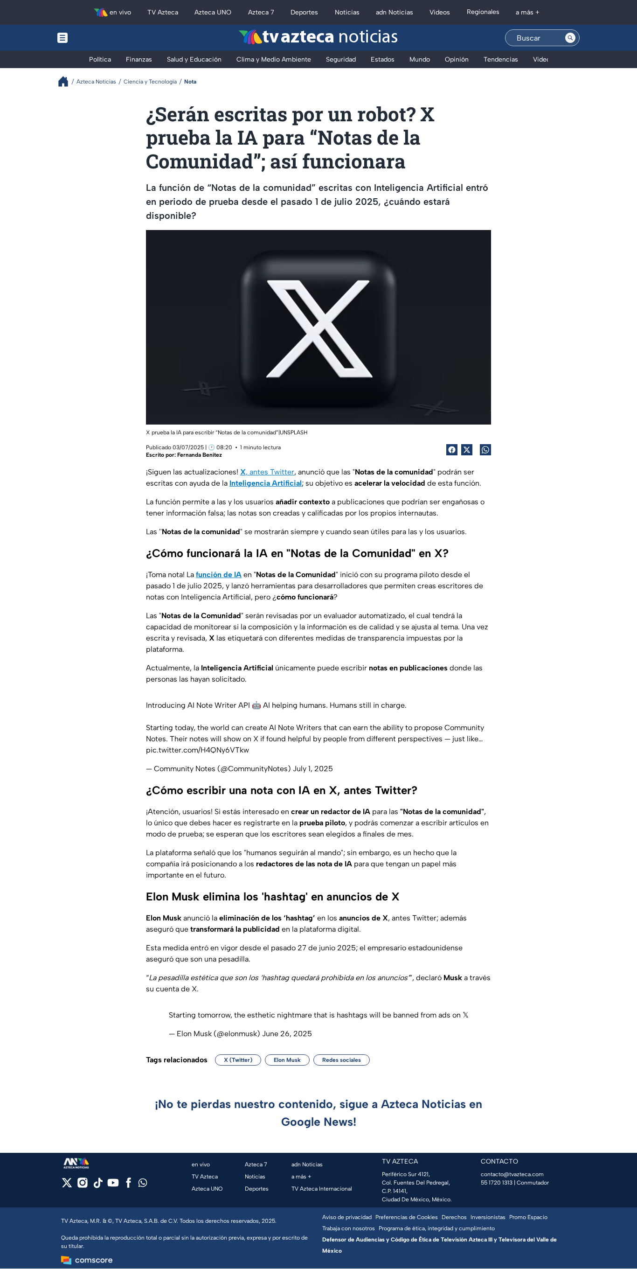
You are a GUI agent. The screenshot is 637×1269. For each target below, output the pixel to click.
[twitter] (67, 1185)
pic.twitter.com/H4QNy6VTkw (197, 750)
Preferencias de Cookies (406, 1217)
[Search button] (570, 38)
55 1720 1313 (496, 1182)
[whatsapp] (142, 1184)
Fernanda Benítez (199, 455)
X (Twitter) (238, 1060)
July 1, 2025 (313, 768)
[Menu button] (94, 37)
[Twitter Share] (466, 449)
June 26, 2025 (287, 1033)
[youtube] (113, 1185)
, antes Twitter (267, 471)
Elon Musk (287, 1060)
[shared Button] (485, 449)
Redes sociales (341, 1060)
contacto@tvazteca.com (512, 1174)
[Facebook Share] (451, 449)
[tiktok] (98, 1185)
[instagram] (82, 1185)
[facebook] (128, 1185)
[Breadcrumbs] (66, 81)
